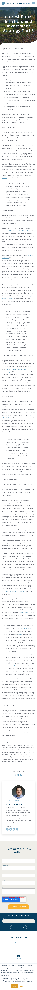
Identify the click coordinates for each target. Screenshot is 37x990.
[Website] (17, 829)
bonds (20, 635)
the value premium (25, 628)
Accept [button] (14, 986)
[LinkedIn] (21, 775)
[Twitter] (18, 775)
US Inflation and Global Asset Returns (20, 231)
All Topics (18, 942)
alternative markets (19, 666)
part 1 (32, 53)
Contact (18, 958)
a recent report (23, 612)
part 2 (14, 56)
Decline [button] (22, 986)
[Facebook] (15, 775)
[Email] (7, 829)
